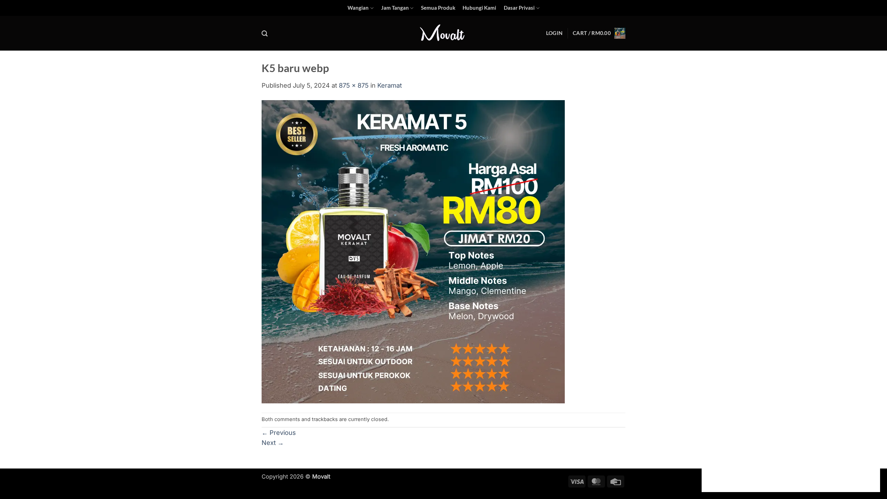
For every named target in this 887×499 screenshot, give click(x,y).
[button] (554, 33)
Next (273, 442)
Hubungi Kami (479, 8)
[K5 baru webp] (413, 251)
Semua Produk (438, 8)
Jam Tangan (395, 8)
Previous (279, 432)
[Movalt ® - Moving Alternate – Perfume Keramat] (443, 33)
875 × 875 (354, 85)
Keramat (389, 85)
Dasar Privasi (519, 8)
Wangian (358, 8)
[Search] (265, 33)
